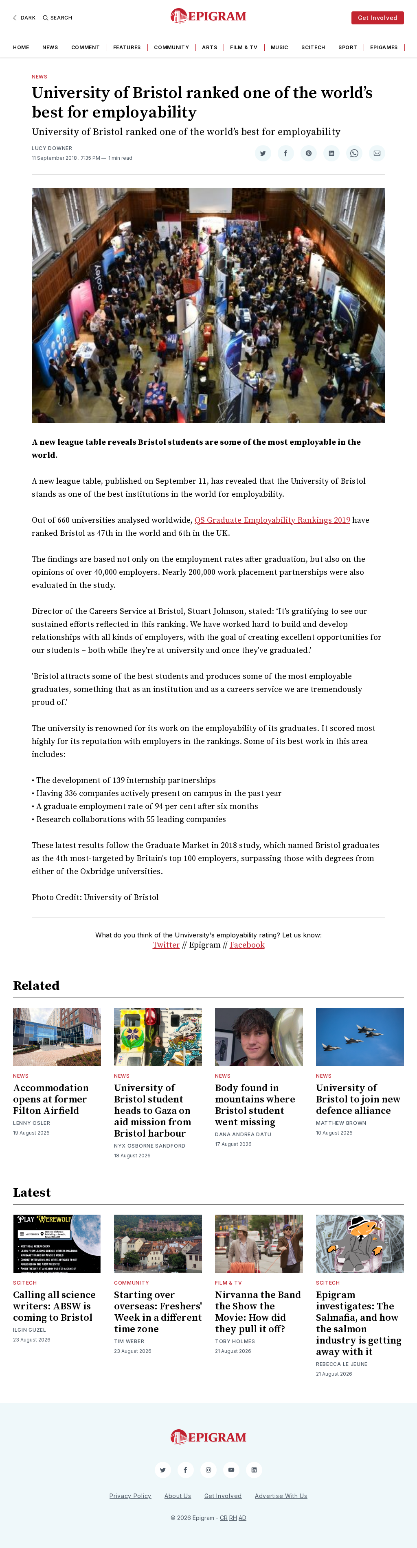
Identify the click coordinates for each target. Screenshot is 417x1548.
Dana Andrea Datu (243, 1134)
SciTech (313, 47)
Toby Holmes (235, 1341)
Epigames (384, 47)
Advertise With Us (281, 1495)
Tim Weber (129, 1341)
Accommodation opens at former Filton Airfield (51, 1099)
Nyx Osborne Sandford (150, 1146)
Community (171, 47)
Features (127, 47)
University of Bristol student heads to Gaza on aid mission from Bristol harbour (152, 1111)
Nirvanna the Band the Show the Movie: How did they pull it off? (258, 1312)
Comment (85, 47)
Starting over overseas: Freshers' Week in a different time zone (158, 1312)
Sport (348, 47)
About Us (178, 1495)
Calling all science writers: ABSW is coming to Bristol (54, 1306)
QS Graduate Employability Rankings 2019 (272, 520)
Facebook (247, 945)
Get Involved (377, 17)
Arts (209, 47)
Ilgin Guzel (29, 1330)
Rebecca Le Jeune (342, 1364)
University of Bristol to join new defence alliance (358, 1099)
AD (242, 1517)
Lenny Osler (31, 1123)
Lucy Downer (52, 148)
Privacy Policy (130, 1495)
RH (233, 1517)
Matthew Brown (341, 1123)
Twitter (166, 945)
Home (21, 47)
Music (280, 47)
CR (224, 1517)
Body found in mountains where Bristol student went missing (255, 1105)
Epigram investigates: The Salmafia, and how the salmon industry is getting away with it (359, 1323)
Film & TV (243, 47)
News (50, 47)
